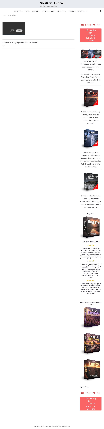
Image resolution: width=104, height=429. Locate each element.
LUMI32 (26, 11)
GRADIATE (35, 11)
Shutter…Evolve (52, 3)
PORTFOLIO (80, 11)
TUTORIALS (71, 11)
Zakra (60, 426)
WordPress (67, 426)
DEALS (53, 11)
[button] (21, 11)
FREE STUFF (60, 11)
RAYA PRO (17, 11)
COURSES (45, 11)
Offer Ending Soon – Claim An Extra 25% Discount (90, 35)
